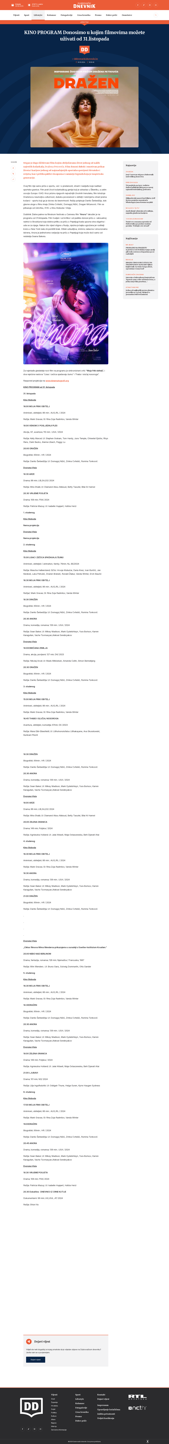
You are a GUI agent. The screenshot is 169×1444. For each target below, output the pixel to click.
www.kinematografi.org (57, 381)
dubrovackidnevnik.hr (86, 58)
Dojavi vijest (36, 1360)
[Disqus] (65, 1239)
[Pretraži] (155, 17)
